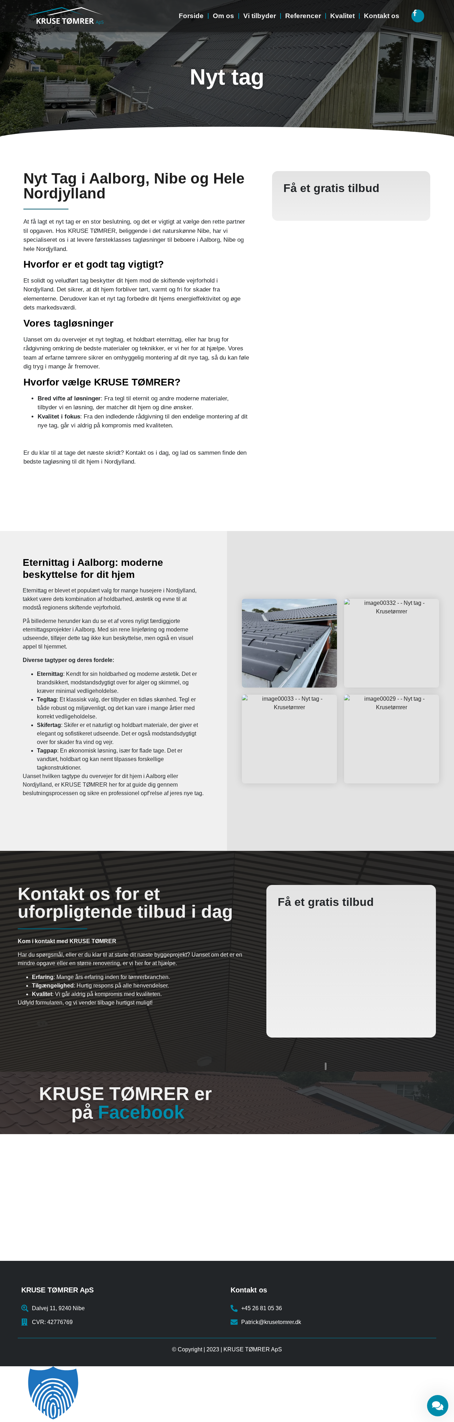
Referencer (303, 16)
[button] (227, 1394)
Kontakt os (381, 16)
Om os (223, 16)
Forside (191, 16)
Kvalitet (342, 16)
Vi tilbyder (259, 16)
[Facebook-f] (417, 16)
